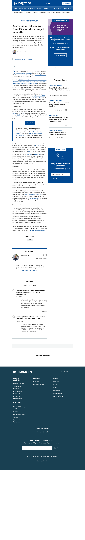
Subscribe (36, 382)
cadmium (37, 154)
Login (59, 3)
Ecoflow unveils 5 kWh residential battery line (57, 133)
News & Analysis (20, 8)
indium (30, 151)
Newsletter (54, 4)
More (46, 8)
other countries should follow (32, 194)
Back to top (64, 371)
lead (18, 115)
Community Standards (17, 421)
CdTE (16, 98)
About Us (16, 411)
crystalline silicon (37, 96)
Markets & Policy (18, 12)
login (28, 285)
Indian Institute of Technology (24, 73)
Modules (30, 59)
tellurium (29, 154)
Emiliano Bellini (23, 52)
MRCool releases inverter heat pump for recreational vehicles (60, 105)
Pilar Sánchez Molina (54, 95)
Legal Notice (54, 457)
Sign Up (54, 178)
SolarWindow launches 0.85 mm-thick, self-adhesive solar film (60, 90)
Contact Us (16, 417)
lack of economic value (34, 198)
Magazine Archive (38, 385)
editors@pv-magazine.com (37, 230)
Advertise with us (42, 428)
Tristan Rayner (52, 138)
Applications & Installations (47, 12)
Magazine (31, 8)
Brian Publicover (53, 125)
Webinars (56, 387)
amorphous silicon (36, 98)
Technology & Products (31, 12)
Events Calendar (58, 396)
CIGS (43, 96)
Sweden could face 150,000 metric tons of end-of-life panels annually (58, 119)
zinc (23, 113)
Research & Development (63, 12)
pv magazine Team (19, 414)
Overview (56, 382)
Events (39, 8)
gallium (37, 146)
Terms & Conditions (33, 457)
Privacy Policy (45, 457)
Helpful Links (18, 403)
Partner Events (57, 393)
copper (14, 113)
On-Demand (57, 390)
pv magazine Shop (17, 407)
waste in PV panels (40, 75)
